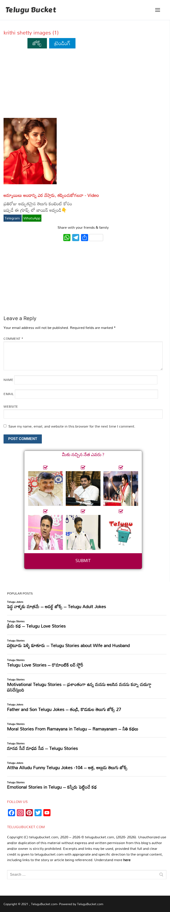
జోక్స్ (37, 43)
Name (8, 379)
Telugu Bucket (30, 10)
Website (11, 406)
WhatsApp (31, 218)
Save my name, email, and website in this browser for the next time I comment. (71, 426)
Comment (13, 339)
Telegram (13, 218)
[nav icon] (158, 10)
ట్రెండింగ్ (62, 43)
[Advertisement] (83, 85)
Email (9, 394)
